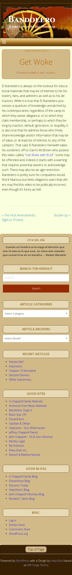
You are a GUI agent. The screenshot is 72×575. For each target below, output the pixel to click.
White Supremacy (20, 379)
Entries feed (17, 525)
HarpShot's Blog (19, 490)
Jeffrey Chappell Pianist (23, 432)
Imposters (15, 366)
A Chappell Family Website (26, 401)
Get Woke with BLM (39, 155)
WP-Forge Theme (38, 565)
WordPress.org (18, 533)
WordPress (22, 560)
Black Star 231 (18, 414)
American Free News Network (28, 406)
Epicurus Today (18, 485)
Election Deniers (19, 375)
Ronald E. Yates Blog (22, 498)
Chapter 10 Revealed (22, 370)
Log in (12, 520)
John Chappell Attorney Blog (26, 494)
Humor (27, 51)
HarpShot (57, 560)
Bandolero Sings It (20, 410)
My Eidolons (16, 445)
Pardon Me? (16, 362)
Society (45, 51)
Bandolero (31, 18)
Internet (36, 51)
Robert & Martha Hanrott (24, 454)
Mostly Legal (17, 441)
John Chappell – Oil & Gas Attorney (31, 437)
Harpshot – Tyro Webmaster (27, 428)
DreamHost (16, 419)
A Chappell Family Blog (23, 476)
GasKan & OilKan (19, 423)
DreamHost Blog (19, 481)
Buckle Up (62, 215)
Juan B (51, 72)
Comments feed (19, 529)
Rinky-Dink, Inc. (18, 450)
